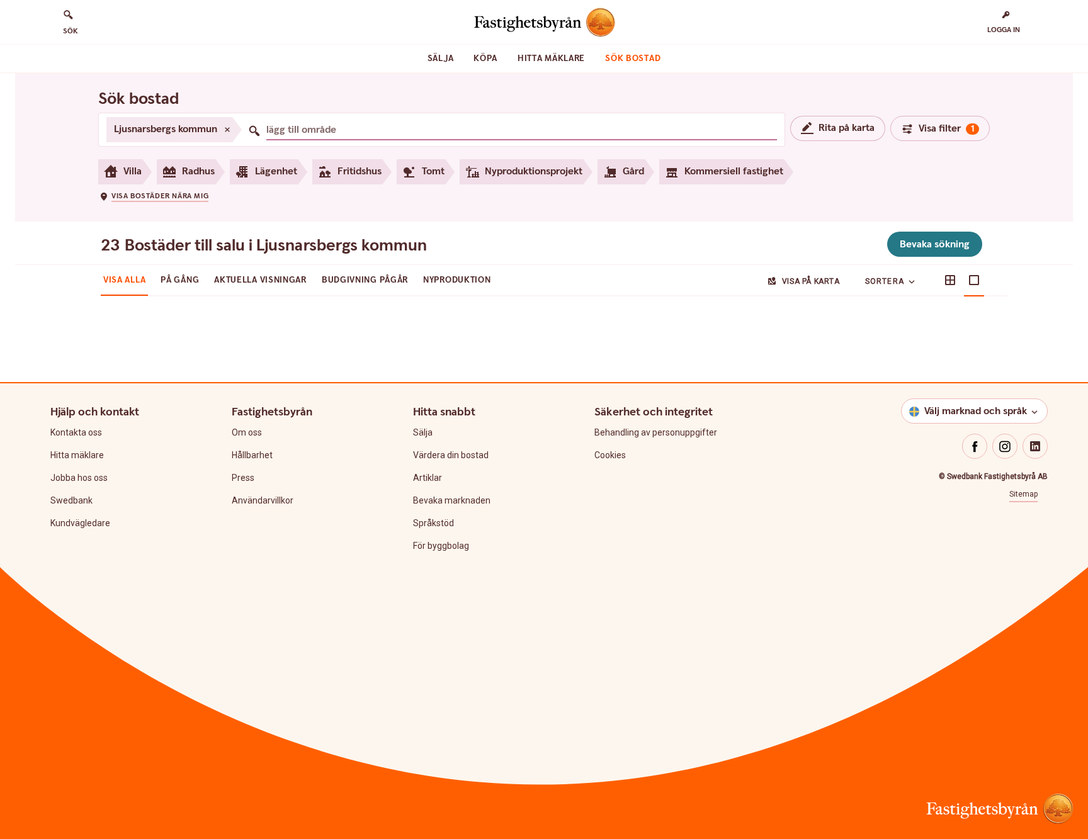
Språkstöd (433, 523)
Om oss (247, 432)
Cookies (610, 455)
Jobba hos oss (79, 478)
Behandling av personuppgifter (655, 432)
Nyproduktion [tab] (456, 280)
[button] (153, 196)
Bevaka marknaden (451, 500)
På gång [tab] (180, 280)
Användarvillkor (262, 500)
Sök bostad (632, 58)
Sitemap (1023, 494)
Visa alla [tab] (124, 280)
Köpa (485, 58)
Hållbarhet (252, 455)
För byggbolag (441, 546)
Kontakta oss (76, 432)
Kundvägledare (80, 523)
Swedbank (71, 500)
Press (243, 478)
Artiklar (427, 478)
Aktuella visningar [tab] (260, 280)
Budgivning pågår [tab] (365, 280)
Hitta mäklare (551, 58)
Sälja (441, 58)
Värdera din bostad (451, 455)
